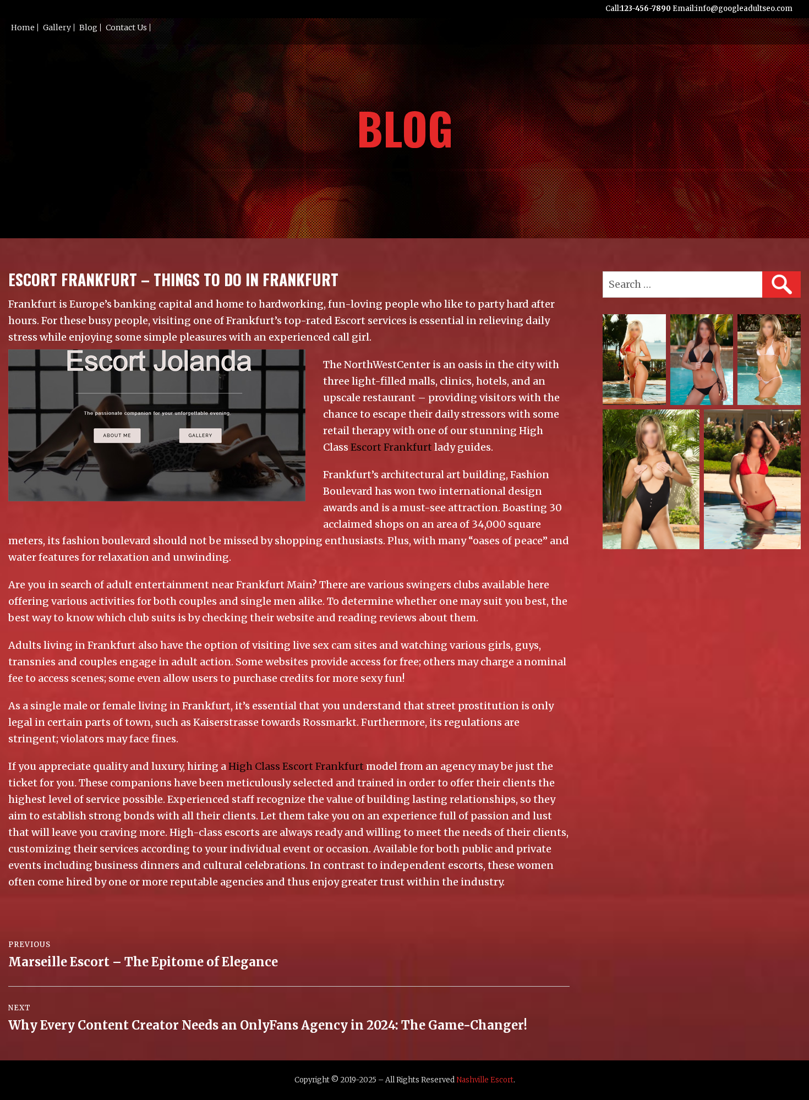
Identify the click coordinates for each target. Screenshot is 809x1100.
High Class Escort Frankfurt (296, 766)
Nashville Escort (484, 1080)
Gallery (57, 27)
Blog (88, 27)
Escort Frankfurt (391, 447)
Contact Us (126, 27)
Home (23, 27)
